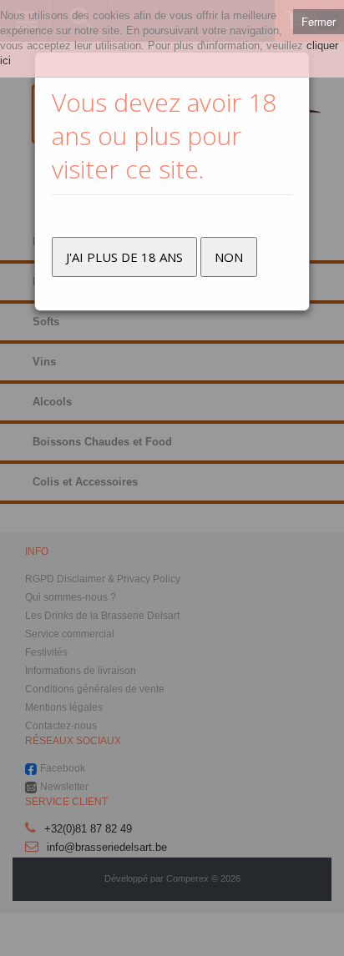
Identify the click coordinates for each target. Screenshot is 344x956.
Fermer (318, 21)
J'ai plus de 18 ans (124, 257)
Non (229, 257)
